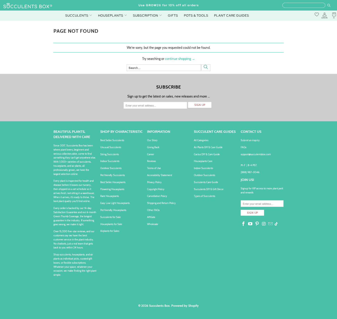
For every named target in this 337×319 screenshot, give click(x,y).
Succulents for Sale (110, 217)
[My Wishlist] (316, 14)
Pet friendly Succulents (112, 175)
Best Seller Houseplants (112, 182)
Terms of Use (154, 168)
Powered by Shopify (185, 305)
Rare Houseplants (109, 196)
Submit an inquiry (250, 140)
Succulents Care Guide (206, 182)
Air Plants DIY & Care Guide (208, 147)
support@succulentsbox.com (256, 154)
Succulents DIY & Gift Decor (208, 189)
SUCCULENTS (77, 15)
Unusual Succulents (110, 147)
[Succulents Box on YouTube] (250, 224)
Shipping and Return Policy (161, 203)
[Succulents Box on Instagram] (264, 224)
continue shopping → (180, 59)
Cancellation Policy (157, 196)
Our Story (152, 140)
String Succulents (109, 154)
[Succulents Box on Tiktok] (276, 224)
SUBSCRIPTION (146, 15)
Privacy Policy (154, 182)
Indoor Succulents (109, 161)
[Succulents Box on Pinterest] (257, 224)
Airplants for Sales (109, 230)
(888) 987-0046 (250, 172)
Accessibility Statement (159, 175)
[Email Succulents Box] (271, 224)
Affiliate (151, 217)
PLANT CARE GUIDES (231, 15)
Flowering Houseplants (112, 189)
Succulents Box (159, 305)
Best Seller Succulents (112, 140)
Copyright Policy (155, 189)
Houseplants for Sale (111, 224)
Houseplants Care (203, 161)
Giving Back (153, 147)
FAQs (243, 147)
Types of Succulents (204, 196)
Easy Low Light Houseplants (115, 203)
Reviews (151, 161)
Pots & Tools (196, 15)
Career (150, 154)
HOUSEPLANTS (111, 15)
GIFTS (173, 15)
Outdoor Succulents (110, 168)
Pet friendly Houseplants (113, 210)
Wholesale (152, 224)
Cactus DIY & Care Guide (207, 154)
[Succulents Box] (28, 6)
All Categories (201, 140)
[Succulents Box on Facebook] (244, 224)
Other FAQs (153, 210)
